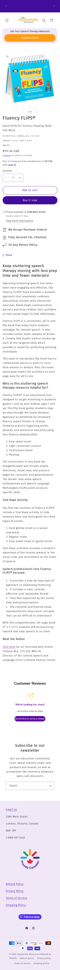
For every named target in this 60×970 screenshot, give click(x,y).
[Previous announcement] (6, 6)
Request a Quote (30, 38)
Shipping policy (41, 963)
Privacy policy (44, 958)
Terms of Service (16, 898)
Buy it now (30, 200)
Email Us (11, 809)
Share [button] (9, 255)
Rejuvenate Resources (28, 954)
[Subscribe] (50, 786)
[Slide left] (23, 112)
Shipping (6, 155)
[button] (7, 20)
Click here (9, 646)
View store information (19, 220)
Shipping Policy (16, 905)
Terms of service (22, 963)
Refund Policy (14, 884)
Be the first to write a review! (30, 718)
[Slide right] (37, 112)
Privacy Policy (15, 891)
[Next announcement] (54, 6)
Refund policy (27, 958)
